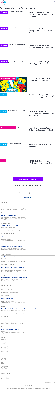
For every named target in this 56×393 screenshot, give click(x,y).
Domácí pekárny (14, 277)
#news (12, 298)
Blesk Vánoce (4, 205)
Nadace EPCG (21, 267)
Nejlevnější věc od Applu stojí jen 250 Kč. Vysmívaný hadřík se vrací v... (13, 261)
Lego (2, 362)
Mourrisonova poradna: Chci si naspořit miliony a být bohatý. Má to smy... (13, 323)
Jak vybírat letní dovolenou (27, 236)
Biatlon (9, 215)
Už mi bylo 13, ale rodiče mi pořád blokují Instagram (40, 79)
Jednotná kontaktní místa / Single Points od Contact (29, 391)
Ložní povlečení (4, 368)
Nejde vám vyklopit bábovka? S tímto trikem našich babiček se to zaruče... (13, 279)
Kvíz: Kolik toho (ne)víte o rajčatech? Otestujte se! (9, 280)
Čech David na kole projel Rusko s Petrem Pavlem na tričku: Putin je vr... (13, 208)
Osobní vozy (3, 342)
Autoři (18, 185)
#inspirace (3, 298)
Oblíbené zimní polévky (6, 277)
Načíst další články (28, 179)
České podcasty (4, 377)
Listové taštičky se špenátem (6, 239)
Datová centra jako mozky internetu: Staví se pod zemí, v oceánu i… (41, 14)
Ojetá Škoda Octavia (4, 351)
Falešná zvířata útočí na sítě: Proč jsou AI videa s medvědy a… (40, 31)
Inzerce (37, 185)
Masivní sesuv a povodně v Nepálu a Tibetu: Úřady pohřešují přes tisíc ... (13, 206)
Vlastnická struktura (17, 391)
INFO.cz (18, 205)
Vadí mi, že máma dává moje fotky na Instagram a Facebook (41, 129)
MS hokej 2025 (4, 215)
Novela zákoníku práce (13, 267)
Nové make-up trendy (23, 225)
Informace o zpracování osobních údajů (42, 390)
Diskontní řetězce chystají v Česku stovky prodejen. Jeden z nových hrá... (13, 270)
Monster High (3, 359)
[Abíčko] (3, 2)
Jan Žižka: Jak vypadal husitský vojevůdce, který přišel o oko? (41, 96)
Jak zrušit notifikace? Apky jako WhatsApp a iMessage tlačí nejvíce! (41, 64)
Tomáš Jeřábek (4, 333)
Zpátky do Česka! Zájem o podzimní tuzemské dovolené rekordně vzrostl (13, 289)
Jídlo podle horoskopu (22, 277)
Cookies (51, 390)
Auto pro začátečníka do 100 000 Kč (7, 348)
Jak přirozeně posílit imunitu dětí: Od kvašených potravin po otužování (13, 240)
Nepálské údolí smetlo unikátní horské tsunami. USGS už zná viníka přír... (13, 258)
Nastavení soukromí (9, 391)
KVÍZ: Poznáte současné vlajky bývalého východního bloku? (11, 292)
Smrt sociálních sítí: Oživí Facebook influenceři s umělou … (41, 47)
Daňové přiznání (4, 267)
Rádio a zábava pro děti (5, 378)
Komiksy (13, 319)
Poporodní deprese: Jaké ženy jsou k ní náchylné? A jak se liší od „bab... (13, 313)
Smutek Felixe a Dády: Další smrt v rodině (8, 227)
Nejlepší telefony (14, 256)
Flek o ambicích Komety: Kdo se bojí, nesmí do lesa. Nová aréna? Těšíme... (14, 218)
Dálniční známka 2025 (20, 246)
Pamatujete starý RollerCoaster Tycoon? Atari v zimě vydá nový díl (12, 320)
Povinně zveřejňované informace (44, 391)
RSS (32, 385)
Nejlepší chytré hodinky (6, 256)
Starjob (2, 375)
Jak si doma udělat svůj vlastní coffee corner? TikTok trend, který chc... (13, 300)
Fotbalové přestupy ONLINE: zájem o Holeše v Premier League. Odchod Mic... (14, 219)
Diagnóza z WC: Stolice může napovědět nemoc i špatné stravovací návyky (14, 310)
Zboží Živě (3, 340)
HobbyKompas (3, 347)
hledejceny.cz (3, 339)
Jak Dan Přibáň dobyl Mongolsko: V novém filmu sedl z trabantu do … (41, 113)
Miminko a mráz (18, 236)
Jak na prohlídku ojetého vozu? (6, 346)
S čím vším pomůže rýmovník (30, 308)
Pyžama (2, 363)
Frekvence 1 (3, 379)
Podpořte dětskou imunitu (6, 308)
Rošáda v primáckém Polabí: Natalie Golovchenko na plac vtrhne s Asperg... (14, 228)
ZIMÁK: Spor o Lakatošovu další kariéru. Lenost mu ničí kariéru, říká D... (13, 332)
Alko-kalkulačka (4, 246)
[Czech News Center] (30, 197)
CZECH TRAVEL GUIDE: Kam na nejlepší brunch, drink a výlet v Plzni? (13, 302)
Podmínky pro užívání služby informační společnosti (27, 390)
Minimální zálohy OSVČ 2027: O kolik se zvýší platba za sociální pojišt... (13, 271)
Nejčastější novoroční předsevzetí (8, 236)
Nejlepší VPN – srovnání (23, 256)
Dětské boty (3, 367)
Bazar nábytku (3, 370)
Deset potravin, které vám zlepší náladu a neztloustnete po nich (11, 311)
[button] (54, 1)
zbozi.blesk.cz (3, 344)
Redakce (28, 385)
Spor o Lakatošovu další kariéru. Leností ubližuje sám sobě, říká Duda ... (13, 217)
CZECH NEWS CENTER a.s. (20, 388)
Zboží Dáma (3, 343)
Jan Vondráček (3, 331)
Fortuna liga (17, 329)
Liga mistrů (13, 215)
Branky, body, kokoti (10, 329)
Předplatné (27, 185)
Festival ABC (18, 319)
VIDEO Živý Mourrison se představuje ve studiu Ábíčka (40, 162)
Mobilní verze (33, 192)
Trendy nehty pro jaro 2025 (12, 225)
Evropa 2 (2, 381)
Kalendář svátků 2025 (12, 205)
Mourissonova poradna (6, 319)
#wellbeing (8, 298)
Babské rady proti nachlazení (18, 308)
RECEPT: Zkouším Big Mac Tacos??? (7, 301)
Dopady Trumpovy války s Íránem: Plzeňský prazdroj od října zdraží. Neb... (13, 209)
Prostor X (3, 329)
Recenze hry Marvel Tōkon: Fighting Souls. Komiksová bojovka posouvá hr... (14, 322)
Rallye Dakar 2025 (12, 246)
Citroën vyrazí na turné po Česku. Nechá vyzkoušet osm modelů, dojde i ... (13, 248)
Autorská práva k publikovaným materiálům (10, 390)
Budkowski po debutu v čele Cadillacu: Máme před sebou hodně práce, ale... (14, 249)
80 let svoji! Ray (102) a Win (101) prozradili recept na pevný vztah (12, 230)
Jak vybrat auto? (4, 352)
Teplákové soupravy (4, 366)
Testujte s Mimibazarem (5, 358)
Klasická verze (23, 192)
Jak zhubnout (4, 225)
